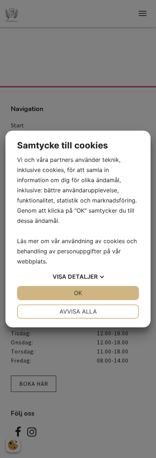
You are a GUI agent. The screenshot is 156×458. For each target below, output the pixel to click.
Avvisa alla (78, 311)
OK (78, 293)
